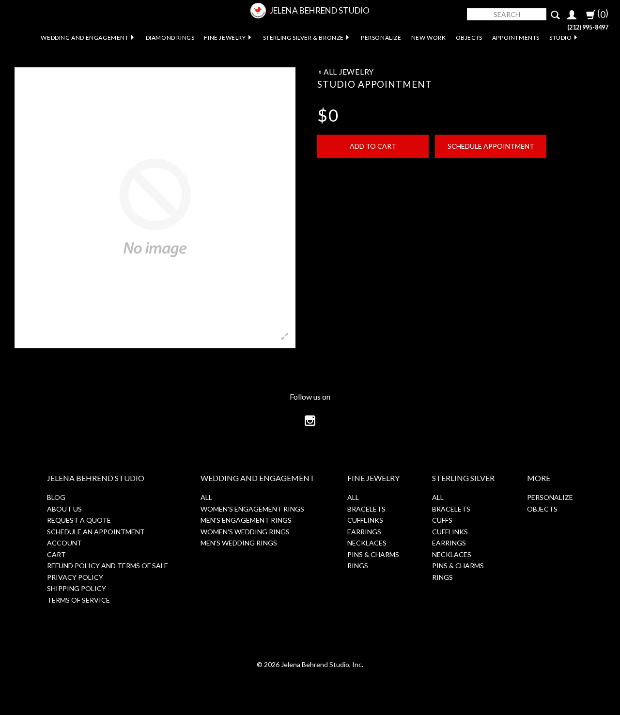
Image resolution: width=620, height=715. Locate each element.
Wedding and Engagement (84, 37)
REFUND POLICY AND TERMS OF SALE (107, 565)
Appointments (516, 37)
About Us (64, 509)
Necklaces (367, 543)
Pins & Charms (373, 554)
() (601, 13)
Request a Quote (79, 520)
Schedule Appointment (491, 146)
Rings (357, 565)
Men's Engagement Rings (246, 520)
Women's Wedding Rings (245, 532)
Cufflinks (365, 520)
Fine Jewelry (225, 37)
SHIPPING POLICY (76, 588)
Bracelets (366, 509)
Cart (56, 554)
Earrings (364, 532)
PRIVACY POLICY (75, 577)
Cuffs (442, 520)
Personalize (381, 37)
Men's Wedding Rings (239, 543)
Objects (469, 37)
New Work (428, 37)
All (206, 497)
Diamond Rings (170, 37)
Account (64, 543)
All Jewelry (349, 71)
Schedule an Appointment (96, 532)
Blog (56, 497)
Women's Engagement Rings (252, 509)
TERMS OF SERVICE (78, 600)
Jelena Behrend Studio (320, 10)
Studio (560, 37)
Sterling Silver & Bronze (303, 37)
